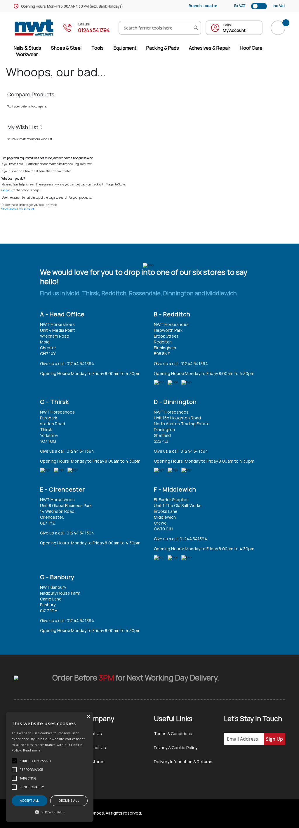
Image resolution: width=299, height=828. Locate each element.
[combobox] (160, 28)
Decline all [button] (69, 800)
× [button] (88, 717)
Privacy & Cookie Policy (175, 747)
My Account (26, 209)
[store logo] (34, 27)
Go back (6, 190)
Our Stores (94, 761)
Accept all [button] (29, 800)
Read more (31, 750)
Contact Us (95, 747)
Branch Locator (203, 5)
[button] (50, 812)
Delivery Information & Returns (183, 761)
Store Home (9, 209)
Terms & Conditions (173, 733)
